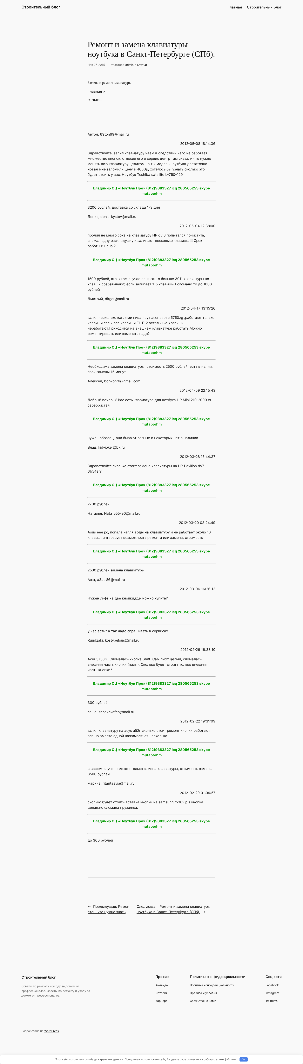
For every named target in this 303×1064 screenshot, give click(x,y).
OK (243, 1059)
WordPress (51, 1031)
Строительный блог (40, 7)
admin (129, 64)
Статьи (142, 64)
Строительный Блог (264, 7)
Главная (235, 7)
